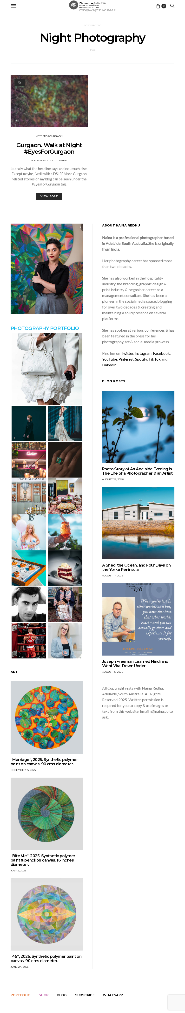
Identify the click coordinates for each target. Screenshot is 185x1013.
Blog (62, 995)
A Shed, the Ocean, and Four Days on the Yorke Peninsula (136, 567)
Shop (43, 995)
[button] (47, 369)
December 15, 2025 (23, 770)
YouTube (109, 359)
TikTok (154, 359)
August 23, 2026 (113, 479)
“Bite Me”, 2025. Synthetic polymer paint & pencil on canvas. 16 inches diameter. (43, 860)
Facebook (161, 353)
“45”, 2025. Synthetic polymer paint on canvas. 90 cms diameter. (46, 958)
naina (63, 160)
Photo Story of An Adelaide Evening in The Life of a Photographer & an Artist (137, 471)
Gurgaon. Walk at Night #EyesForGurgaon (49, 148)
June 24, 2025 (19, 966)
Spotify (141, 359)
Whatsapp (113, 995)
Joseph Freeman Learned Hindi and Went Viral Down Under (135, 663)
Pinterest (126, 359)
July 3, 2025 (18, 870)
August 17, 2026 (112, 575)
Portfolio (20, 995)
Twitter (127, 353)
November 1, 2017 (43, 160)
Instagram (143, 353)
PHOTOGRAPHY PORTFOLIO (45, 328)
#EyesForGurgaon (49, 136)
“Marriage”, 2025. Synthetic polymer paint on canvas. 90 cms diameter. (44, 761)
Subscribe (84, 995)
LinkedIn (109, 365)
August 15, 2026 (112, 671)
